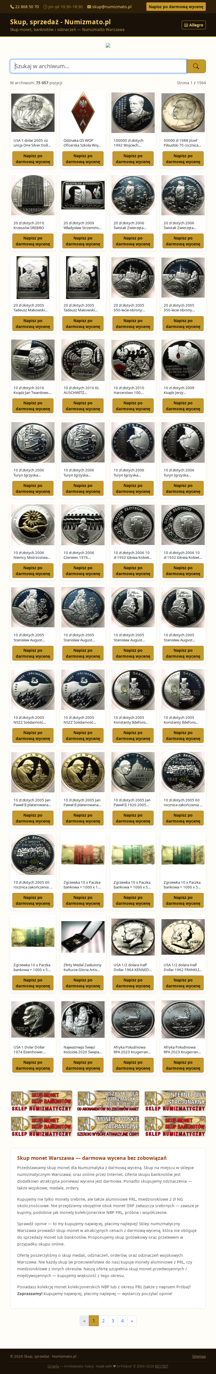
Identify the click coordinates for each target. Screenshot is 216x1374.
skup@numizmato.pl (112, 6)
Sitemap (199, 1356)
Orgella (53, 1366)
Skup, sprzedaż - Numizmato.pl (60, 21)
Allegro (196, 25)
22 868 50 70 (27, 6)
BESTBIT (161, 1366)
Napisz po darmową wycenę (176, 6)
